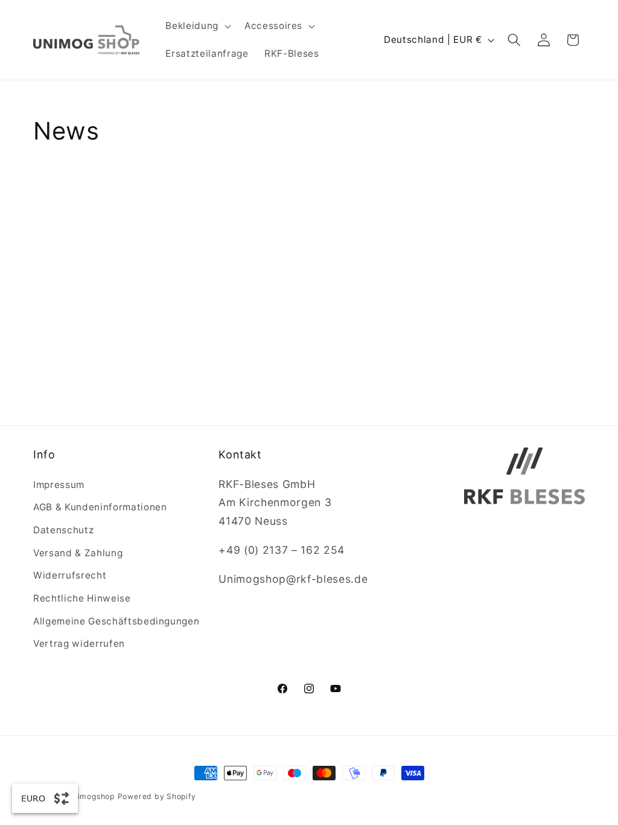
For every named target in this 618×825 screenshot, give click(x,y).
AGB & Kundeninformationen (100, 507)
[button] (197, 26)
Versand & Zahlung (78, 553)
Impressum (58, 484)
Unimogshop (91, 796)
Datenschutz (63, 530)
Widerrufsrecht (69, 575)
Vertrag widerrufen (79, 643)
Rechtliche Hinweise (82, 598)
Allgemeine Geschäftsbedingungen (116, 621)
